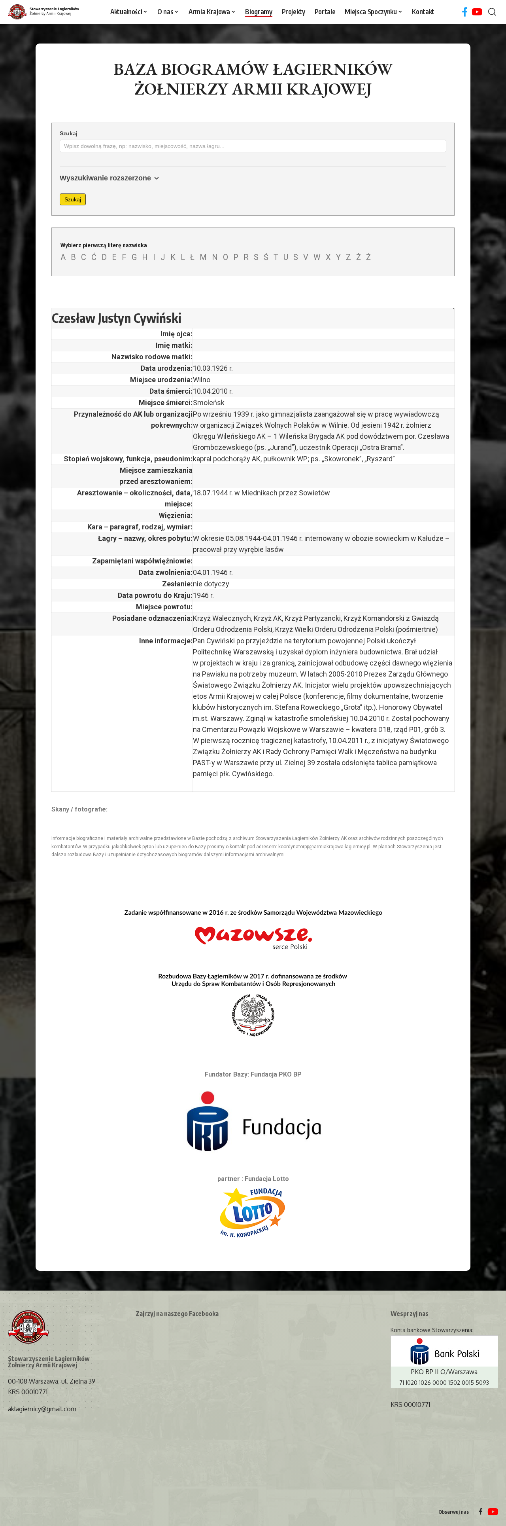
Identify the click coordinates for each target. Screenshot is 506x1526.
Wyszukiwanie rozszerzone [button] (105, 178)
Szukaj (68, 133)
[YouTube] (477, 12)
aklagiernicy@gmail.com (42, 1409)
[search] (492, 12)
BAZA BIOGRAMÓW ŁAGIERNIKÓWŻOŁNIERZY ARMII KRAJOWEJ (253, 79)
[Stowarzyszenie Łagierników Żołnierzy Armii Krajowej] (43, 12)
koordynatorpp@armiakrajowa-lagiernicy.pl (324, 846)
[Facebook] (465, 12)
